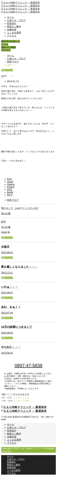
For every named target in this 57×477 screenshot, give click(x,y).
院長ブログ (7, 70)
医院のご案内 (14, 26)
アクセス (11, 36)
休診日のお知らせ (10, 41)
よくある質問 (14, 32)
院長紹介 (11, 23)
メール (4, 44)
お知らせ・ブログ (16, 20)
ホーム (10, 17)
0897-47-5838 (8, 47)
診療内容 (11, 29)
